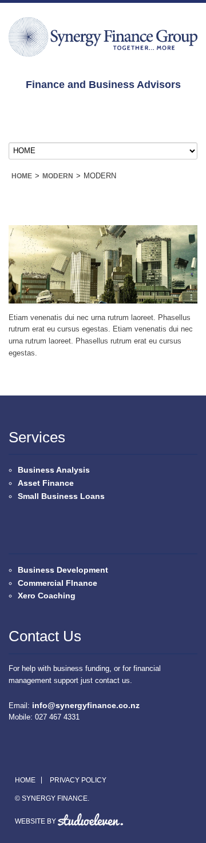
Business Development (63, 569)
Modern (57, 176)
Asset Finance (46, 483)
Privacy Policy (78, 780)
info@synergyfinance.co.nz (86, 705)
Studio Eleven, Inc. (90, 819)
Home (21, 176)
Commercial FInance (57, 583)
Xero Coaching (47, 595)
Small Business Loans (61, 496)
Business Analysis (54, 469)
